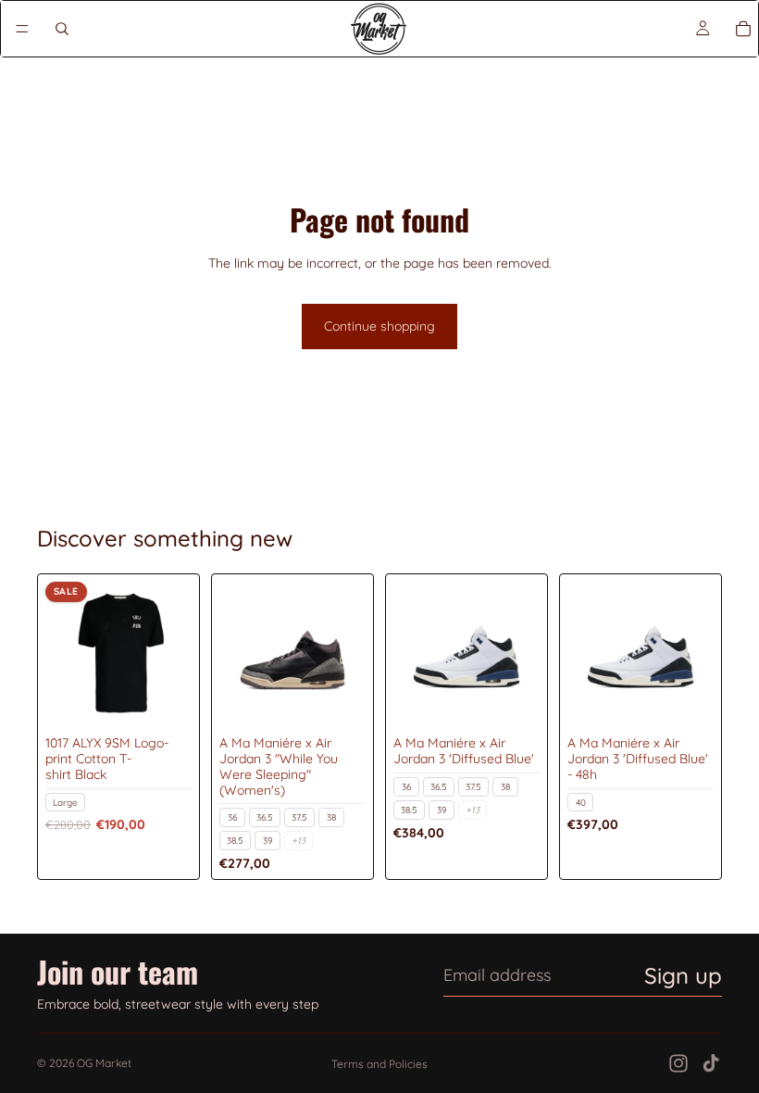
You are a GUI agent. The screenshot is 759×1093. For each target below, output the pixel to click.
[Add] (163, 699)
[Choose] (337, 699)
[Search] (62, 28)
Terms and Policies (379, 1064)
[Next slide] (171, 654)
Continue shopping (379, 326)
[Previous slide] (65, 654)
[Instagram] (678, 1063)
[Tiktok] (711, 1063)
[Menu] (22, 28)
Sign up (683, 975)
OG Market (104, 1063)
